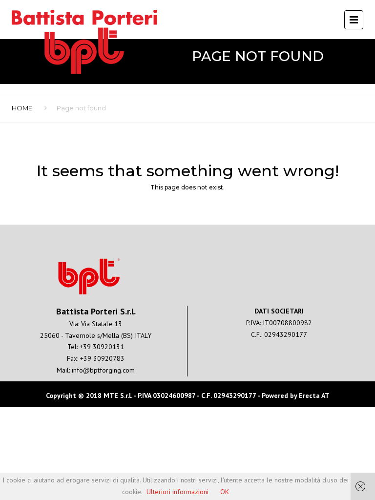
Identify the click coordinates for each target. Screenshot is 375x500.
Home (22, 108)
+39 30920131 (102, 346)
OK (224, 491)
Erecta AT (314, 395)
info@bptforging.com (103, 370)
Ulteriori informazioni (177, 491)
